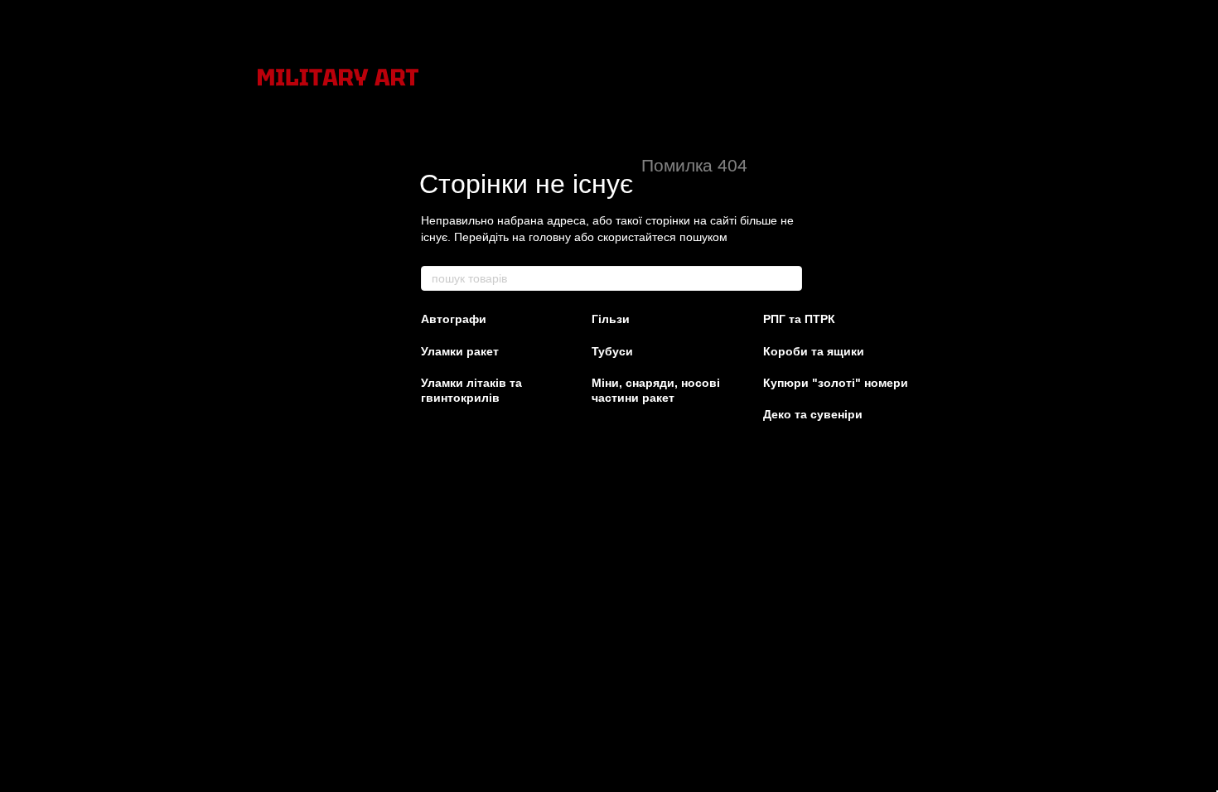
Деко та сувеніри (813, 414)
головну (550, 237)
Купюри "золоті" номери (835, 382)
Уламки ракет (460, 351)
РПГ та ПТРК (799, 319)
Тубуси (612, 351)
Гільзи (611, 319)
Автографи (453, 319)
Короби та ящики (813, 351)
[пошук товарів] (789, 278)
